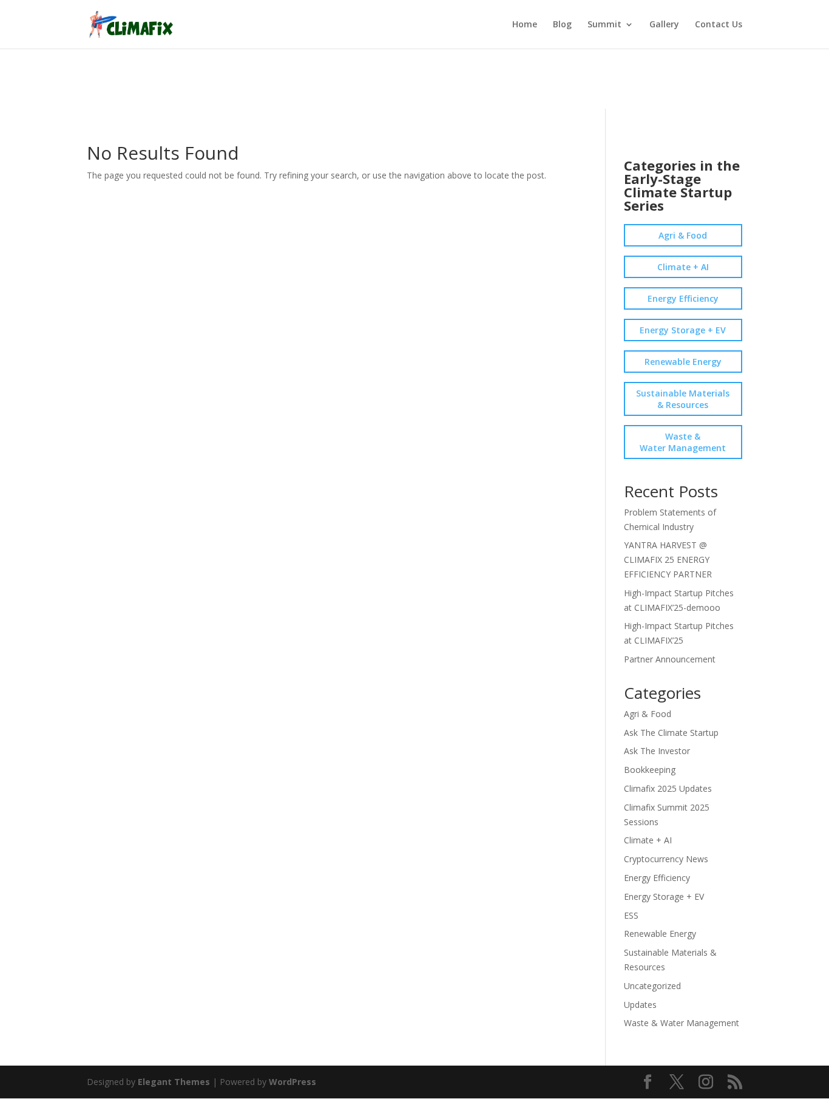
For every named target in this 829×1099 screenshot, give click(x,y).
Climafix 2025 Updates (668, 788)
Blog (562, 25)
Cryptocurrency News (666, 859)
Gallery (664, 25)
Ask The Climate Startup (671, 732)
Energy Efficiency (683, 298)
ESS (631, 915)
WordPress (292, 1081)
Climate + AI (683, 267)
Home (524, 25)
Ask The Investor (657, 751)
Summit (604, 25)
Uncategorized (652, 986)
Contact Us (718, 25)
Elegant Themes (174, 1081)
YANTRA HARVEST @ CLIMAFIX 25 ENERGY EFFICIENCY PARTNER (668, 559)
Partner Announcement (670, 659)
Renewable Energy (683, 361)
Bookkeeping (649, 769)
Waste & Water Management (683, 442)
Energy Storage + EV (683, 330)
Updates (640, 1004)
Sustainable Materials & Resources (682, 398)
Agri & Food (682, 235)
